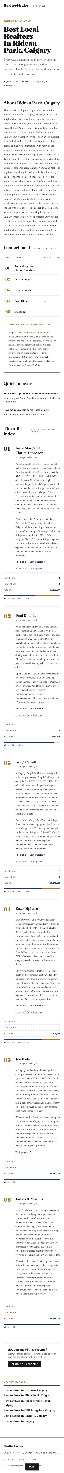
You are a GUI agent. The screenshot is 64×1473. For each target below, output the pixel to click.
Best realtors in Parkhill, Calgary (25, 1415)
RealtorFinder (16, 5)
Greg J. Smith (22, 289)
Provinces (40, 5)
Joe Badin (20, 311)
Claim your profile (25, 1364)
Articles (8, 1459)
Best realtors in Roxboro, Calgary (25, 1390)
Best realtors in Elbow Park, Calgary (27, 1395)
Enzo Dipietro (22, 301)
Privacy (21, 1459)
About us (9, 1453)
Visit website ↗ (37, 562)
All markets (25, 1453)
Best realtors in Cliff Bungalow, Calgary (29, 1410)
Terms (33, 1459)
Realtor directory (47, 1453)
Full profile (20, 562)
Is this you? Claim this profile (28, 568)
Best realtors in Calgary (19, 1421)
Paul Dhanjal (22, 279)
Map (32, 1466)
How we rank (9, 85)
